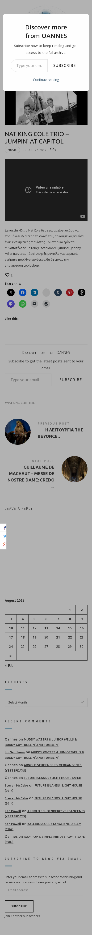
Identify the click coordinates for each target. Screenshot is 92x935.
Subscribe (64, 65)
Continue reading (46, 79)
